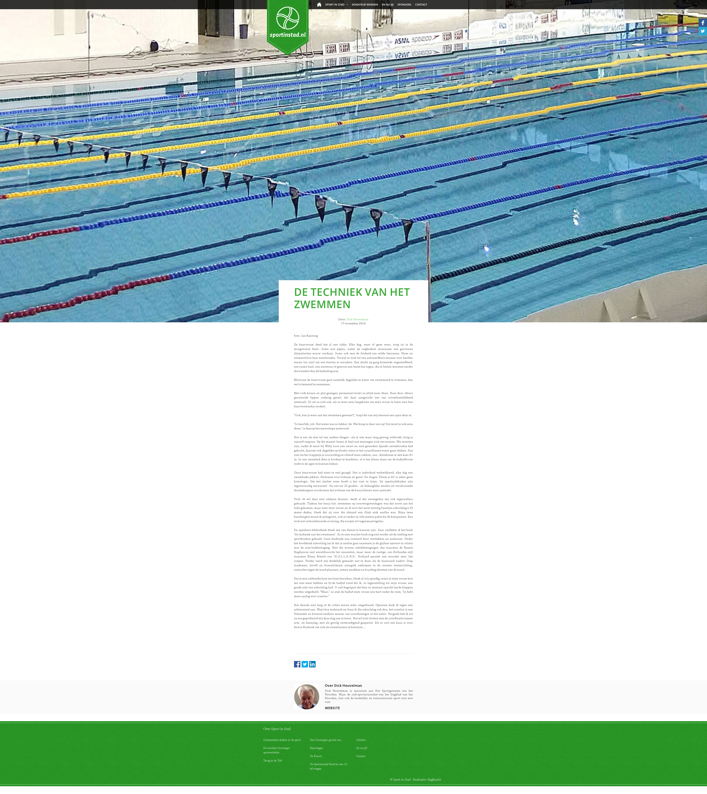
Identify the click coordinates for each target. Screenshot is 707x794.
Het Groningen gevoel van (325, 740)
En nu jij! (388, 4)
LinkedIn (312, 664)
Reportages (316, 748)
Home (319, 4)
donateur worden (365, 4)
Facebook (297, 664)
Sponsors (404, 4)
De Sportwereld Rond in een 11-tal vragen (329, 766)
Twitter (305, 664)
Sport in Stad (334, 4)
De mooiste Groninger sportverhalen (276, 750)
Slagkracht (434, 780)
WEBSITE (332, 708)
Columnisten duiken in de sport (282, 740)
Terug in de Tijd (272, 760)
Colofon (361, 740)
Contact (421, 4)
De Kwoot (316, 756)
